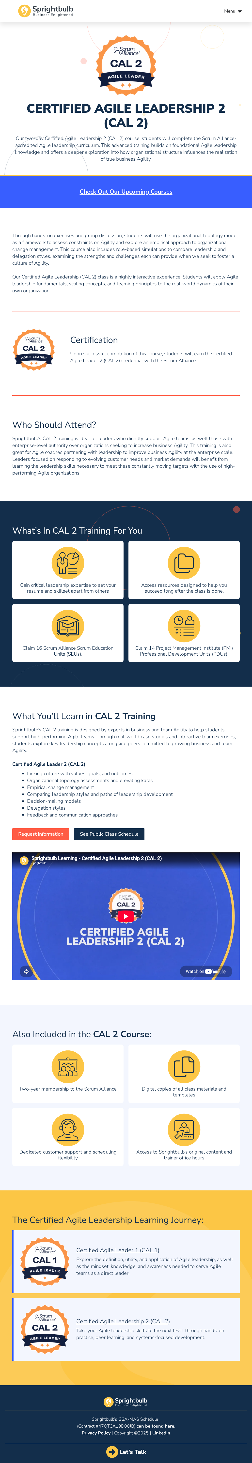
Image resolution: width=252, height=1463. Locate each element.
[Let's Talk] (112, 1452)
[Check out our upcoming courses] (126, 192)
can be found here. (156, 1426)
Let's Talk (132, 1452)
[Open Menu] (239, 11)
